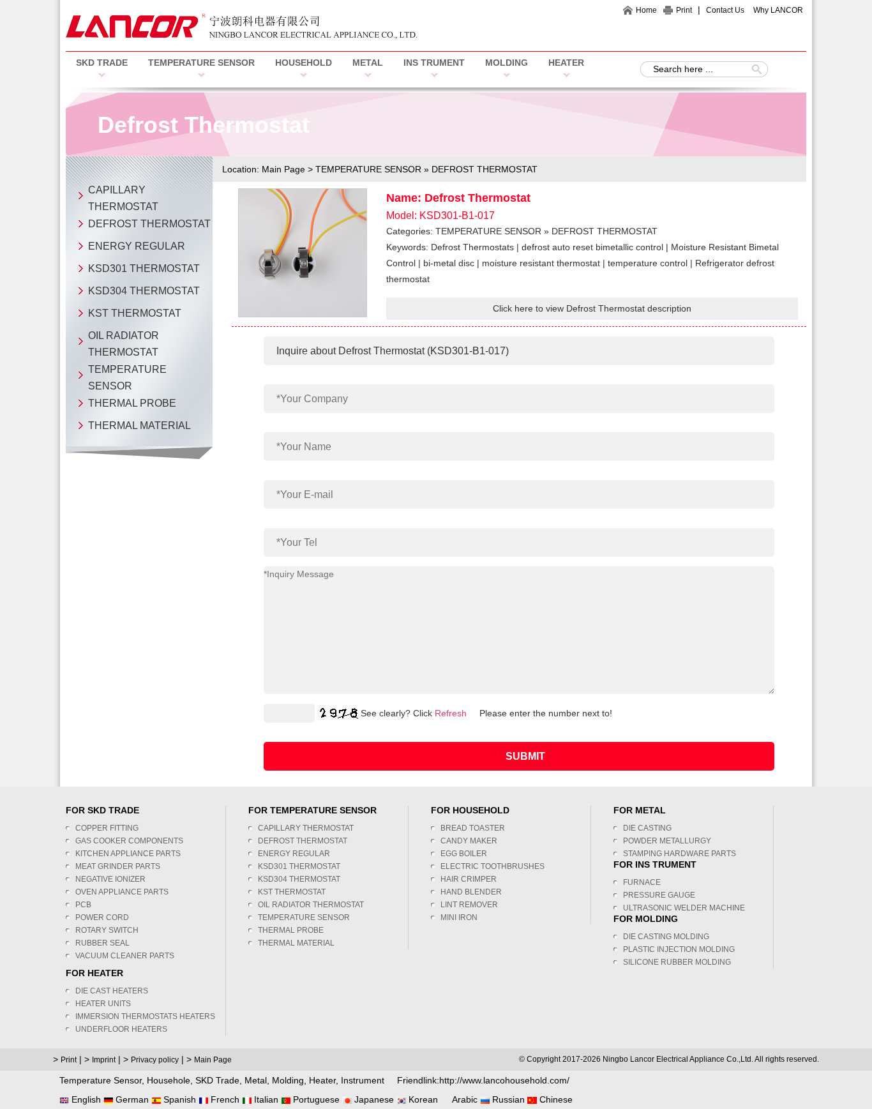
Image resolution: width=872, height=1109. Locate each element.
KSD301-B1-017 (457, 215)
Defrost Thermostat (477, 198)
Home (646, 10)
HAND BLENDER (471, 891)
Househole (168, 1080)
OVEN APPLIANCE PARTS (122, 891)
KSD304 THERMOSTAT (144, 290)
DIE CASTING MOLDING (666, 936)
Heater (322, 1080)
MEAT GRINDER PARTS (117, 866)
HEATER (566, 62)
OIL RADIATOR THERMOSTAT (311, 904)
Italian (265, 1099)
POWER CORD (102, 917)
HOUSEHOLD (303, 62)
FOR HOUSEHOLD (470, 810)
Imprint (104, 1059)
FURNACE (642, 882)
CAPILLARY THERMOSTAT (306, 828)
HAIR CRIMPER (468, 879)
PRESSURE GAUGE (659, 895)
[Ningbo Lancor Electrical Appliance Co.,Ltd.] (241, 36)
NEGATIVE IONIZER (110, 879)
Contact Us (725, 10)
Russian (507, 1099)
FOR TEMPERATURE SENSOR (312, 810)
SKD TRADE (102, 62)
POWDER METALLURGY (667, 840)
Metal (255, 1080)
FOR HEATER (94, 973)
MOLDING (506, 62)
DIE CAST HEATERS (111, 990)
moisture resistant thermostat (541, 263)
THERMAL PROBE (132, 403)
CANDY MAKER (468, 840)
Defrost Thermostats (472, 247)
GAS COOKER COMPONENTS (129, 840)
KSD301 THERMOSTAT (144, 268)
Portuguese (315, 1099)
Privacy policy (155, 1059)
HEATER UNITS (103, 1003)
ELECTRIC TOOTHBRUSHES (492, 866)
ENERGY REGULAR (136, 246)
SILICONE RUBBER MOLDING (677, 962)
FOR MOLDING (645, 919)
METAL (367, 62)
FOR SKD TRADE (102, 810)
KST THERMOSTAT (134, 313)
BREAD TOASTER (472, 828)
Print (684, 10)
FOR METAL (639, 810)
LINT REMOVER (469, 904)
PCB (83, 904)
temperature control (648, 263)
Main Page (283, 169)
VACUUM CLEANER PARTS (124, 955)
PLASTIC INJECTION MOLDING (679, 949)
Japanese (373, 1099)
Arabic (463, 1099)
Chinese (555, 1099)
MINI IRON (458, 917)
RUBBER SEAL (102, 943)
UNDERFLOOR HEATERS (121, 1029)
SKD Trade (217, 1080)
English (85, 1099)
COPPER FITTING (107, 828)
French (223, 1099)
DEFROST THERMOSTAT (149, 223)
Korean (422, 1099)
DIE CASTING (647, 828)
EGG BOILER (463, 853)
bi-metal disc (448, 263)
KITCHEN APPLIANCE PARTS (128, 853)
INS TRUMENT (434, 62)
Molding (288, 1080)
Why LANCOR (778, 10)
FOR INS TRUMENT (654, 864)
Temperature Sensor (100, 1080)
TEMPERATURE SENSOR (201, 62)
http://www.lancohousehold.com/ (504, 1080)
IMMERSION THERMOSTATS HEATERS (145, 1016)
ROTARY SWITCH (107, 930)
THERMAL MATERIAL (139, 425)
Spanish (178, 1099)
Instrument (362, 1080)
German (131, 1099)
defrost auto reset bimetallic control (592, 247)
